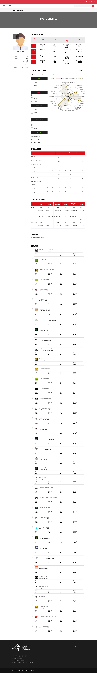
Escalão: (32, 83)
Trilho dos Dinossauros (44, 279)
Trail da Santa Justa (43, 428)
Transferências (20, 5)
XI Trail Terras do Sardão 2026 (46, 249)
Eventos (49, 5)
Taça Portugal (41, 5)
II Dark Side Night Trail (44, 576)
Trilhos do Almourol (43, 606)
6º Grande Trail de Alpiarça (45, 398)
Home (13, 5)
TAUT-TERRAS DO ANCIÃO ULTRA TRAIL (47, 616)
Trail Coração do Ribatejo (45, 448)
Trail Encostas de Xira (44, 418)
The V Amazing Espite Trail (45, 358)
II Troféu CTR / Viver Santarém (46, 348)
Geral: (32, 81)
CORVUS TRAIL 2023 (43, 586)
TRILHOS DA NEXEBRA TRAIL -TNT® (46, 269)
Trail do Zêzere (45, 527)
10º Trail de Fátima (44, 547)
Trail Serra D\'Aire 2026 (44, 309)
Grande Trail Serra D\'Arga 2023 (46, 557)
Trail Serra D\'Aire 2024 (44, 507)
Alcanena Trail (44, 467)
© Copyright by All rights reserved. (23, 670)
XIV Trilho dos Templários (45, 338)
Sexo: (32, 86)
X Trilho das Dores (43, 457)
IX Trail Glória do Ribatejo (44, 537)
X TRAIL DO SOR (45, 566)
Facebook (78, 647)
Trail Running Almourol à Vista (46, 487)
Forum (53, 5)
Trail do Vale (43, 259)
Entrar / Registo (92, 2)
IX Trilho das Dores (43, 596)
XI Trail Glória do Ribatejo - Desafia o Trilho (49, 319)
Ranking (28, 5)
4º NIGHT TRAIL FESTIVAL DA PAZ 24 (46, 438)
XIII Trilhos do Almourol (44, 368)
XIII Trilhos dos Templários (45, 408)
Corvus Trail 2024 (43, 477)
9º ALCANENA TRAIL (43, 299)
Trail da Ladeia (44, 329)
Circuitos (33, 5)
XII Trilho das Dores (43, 289)
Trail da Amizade (45, 388)
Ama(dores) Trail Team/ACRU (25, 63)
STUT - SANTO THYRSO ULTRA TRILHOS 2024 (48, 497)
